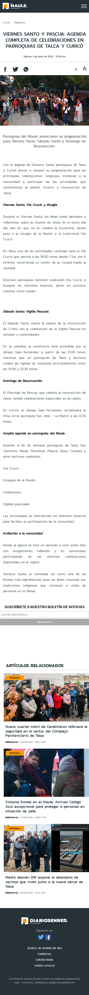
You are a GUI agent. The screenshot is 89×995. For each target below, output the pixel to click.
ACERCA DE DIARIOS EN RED (44, 948)
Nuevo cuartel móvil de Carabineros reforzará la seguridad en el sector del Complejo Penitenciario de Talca (46, 731)
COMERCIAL (44, 954)
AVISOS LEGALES (44, 966)
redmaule (11, 742)
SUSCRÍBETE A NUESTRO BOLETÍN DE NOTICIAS (45, 607)
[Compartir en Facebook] (5, 71)
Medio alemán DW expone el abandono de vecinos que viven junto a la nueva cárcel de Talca (44, 882)
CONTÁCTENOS (44, 960)
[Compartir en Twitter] (15, 71)
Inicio (6, 22)
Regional (19, 22)
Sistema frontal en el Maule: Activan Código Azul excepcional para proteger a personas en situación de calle (44, 806)
